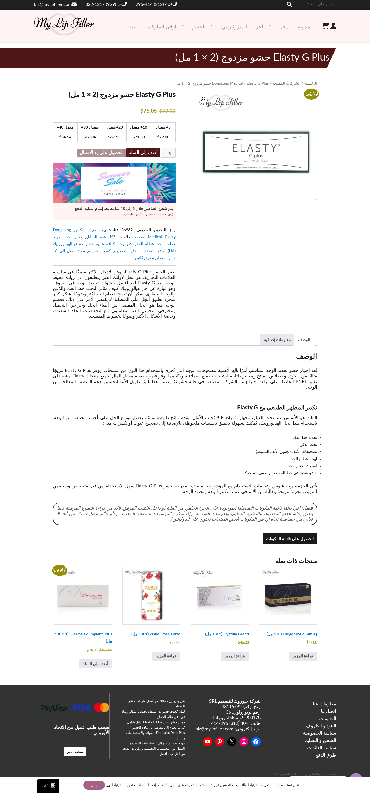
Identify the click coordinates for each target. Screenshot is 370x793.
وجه (121, 244)
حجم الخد (74, 237)
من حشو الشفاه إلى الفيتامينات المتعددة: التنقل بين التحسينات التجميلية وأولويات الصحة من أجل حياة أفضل (153, 749)
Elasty (170, 237)
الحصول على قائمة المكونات (290, 538)
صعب (139, 237)
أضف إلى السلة (143, 152)
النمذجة (148, 251)
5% (112, 237)
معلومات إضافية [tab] (277, 340)
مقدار (160, 258)
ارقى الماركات (160, 26)
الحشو (199, 26)
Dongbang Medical (227, 83)
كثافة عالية (105, 244)
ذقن (130, 244)
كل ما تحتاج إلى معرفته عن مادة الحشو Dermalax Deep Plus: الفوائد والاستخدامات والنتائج (155, 733)
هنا (108, 785)
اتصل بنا (328, 711)
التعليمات (327, 718)
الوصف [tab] (304, 340)
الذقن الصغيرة (126, 251)
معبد (81, 251)
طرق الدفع (326, 755)
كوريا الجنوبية (99, 251)
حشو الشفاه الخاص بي (320, 774)
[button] (203, 98)
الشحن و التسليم (320, 740)
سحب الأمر (75, 751)
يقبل (94, 785)
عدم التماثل (96, 237)
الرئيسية (310, 83)
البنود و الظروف (321, 726)
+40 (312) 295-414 (154, 4)
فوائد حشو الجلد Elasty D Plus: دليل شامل (156, 722)
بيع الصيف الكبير (90, 230)
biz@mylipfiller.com (53, 4)
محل (284, 26)
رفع (161, 251)
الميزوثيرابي (234, 26)
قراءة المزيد (303, 656)
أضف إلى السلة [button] (95, 664)
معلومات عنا (324, 704)
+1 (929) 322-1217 (103, 4)
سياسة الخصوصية (319, 733)
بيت (133, 26)
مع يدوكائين (144, 258)
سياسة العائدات (321, 748)
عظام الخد (145, 244)
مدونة (304, 26)
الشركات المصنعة (286, 83)
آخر (259, 26)
